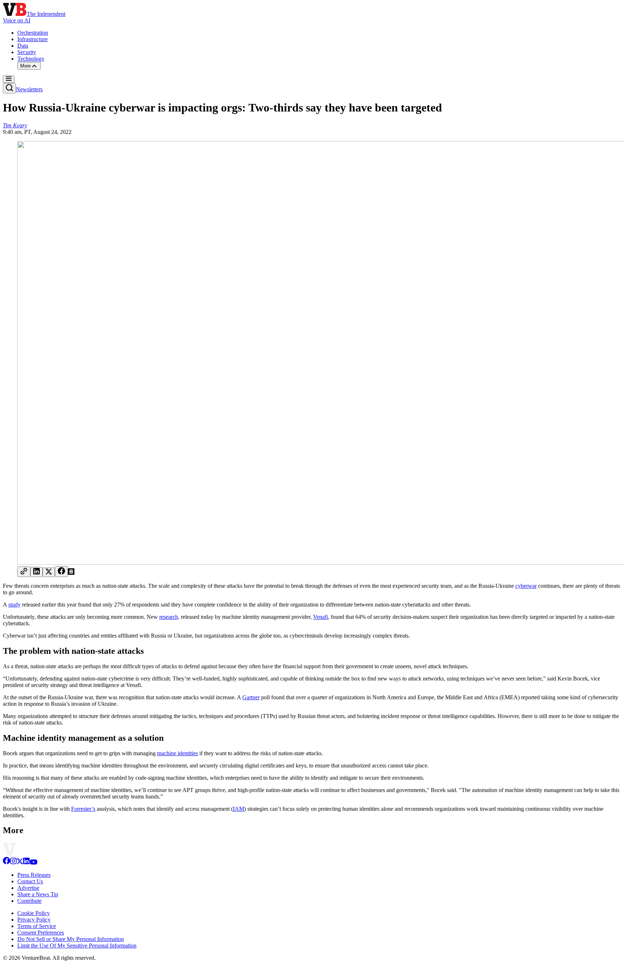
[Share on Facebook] (61, 571)
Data (22, 46)
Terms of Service (36, 926)
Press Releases (34, 875)
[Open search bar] (9, 88)
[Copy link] (23, 571)
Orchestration (32, 33)
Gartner (251, 697)
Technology (30, 59)
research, (169, 617)
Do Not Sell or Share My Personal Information (70, 939)
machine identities (177, 753)
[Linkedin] (26, 862)
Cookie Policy (33, 913)
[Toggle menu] (8, 79)
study (14, 604)
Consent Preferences (40, 932)
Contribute (29, 901)
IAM (238, 809)
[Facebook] (6, 862)
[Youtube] (33, 862)
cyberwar (526, 586)
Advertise (28, 888)
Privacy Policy (34, 919)
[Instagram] (13, 862)
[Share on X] (49, 572)
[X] (20, 862)
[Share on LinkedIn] (36, 572)
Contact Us (30, 881)
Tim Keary (15, 125)
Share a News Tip (37, 894)
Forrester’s (83, 809)
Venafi (320, 617)
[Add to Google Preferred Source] (71, 573)
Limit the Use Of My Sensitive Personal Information (76, 945)
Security (26, 52)
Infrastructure (32, 39)
